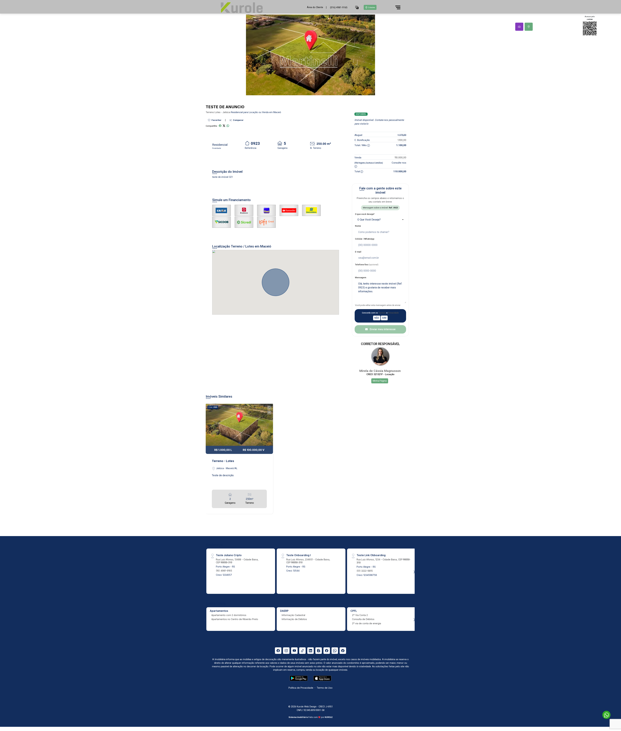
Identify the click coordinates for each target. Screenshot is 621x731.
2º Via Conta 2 (360, 615)
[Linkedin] (310, 650)
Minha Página (380, 380)
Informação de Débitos (294, 619)
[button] (357, 7)
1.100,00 (402, 140)
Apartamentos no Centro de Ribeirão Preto (234, 619)
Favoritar (216, 120)
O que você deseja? (365, 214)
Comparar (238, 120)
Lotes (217, 112)
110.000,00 (400, 157)
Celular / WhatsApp (364, 239)
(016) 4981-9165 (338, 7)
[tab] (519, 27)
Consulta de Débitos (363, 619)
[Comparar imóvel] (269, 412)
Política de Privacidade (301, 687)
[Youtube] (294, 650)
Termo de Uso (324, 687)
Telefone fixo (366, 264)
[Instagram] (286, 650)
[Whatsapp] (335, 650)
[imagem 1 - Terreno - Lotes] (239, 425)
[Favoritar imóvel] (269, 408)
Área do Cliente (315, 7)
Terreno (210, 112)
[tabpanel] (310, 55)
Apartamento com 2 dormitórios (228, 615)
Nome (358, 226)
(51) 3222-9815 (365, 570)
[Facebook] (278, 650)
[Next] (414, 572)
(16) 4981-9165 (224, 570)
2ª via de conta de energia (366, 623)
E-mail (358, 252)
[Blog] (318, 650)
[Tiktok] (302, 650)
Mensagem (360, 277)
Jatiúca (226, 112)
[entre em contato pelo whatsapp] (604, 714)
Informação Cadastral (293, 615)
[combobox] (380, 219)
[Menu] (398, 7)
